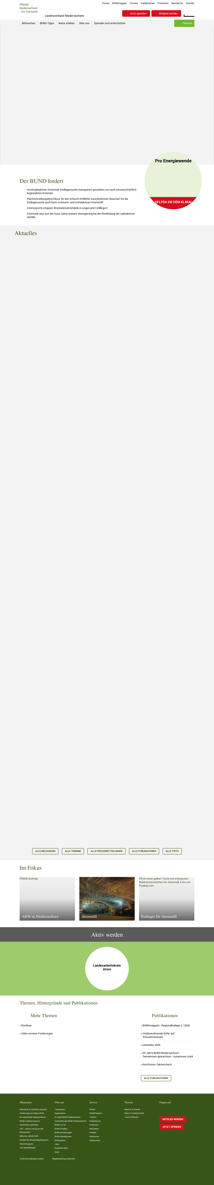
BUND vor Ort (60, 1125)
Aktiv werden (162, 144)
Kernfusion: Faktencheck (157, 1064)
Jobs (57, 1144)
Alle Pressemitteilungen (106, 851)
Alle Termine (73, 851)
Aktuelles (160, 131)
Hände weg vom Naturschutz (32, 1113)
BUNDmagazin (119, 3)
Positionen (163, 3)
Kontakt (190, 3)
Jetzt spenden (138, 13)
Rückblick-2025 (61, 1148)
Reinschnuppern (26, 1144)
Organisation (60, 1113)
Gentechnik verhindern (29, 1125)
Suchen (192, 13)
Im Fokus (160, 137)
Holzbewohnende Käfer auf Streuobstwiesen (159, 1035)
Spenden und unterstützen (109, 23)
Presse (105, 3)
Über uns (84, 23)
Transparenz (60, 1109)
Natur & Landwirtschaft (134, 1113)
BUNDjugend (60, 1140)
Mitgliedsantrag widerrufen (63, 1159)
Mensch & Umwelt (79, 120)
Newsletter (177, 3)
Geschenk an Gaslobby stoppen (33, 1109)
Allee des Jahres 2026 (29, 1136)
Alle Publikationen (144, 851)
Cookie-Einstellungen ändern (32, 1159)
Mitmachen (28, 23)
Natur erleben (67, 23)
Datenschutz (95, 1140)
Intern (57, 1152)
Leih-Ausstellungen (28, 1148)
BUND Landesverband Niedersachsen (47, 120)
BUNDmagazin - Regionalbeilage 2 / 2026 (166, 1025)
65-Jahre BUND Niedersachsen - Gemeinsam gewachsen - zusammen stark (168, 1054)
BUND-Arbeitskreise (63, 1136)
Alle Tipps (172, 851)
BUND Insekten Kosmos (30, 1121)
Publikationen (148, 3)
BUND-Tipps (47, 23)
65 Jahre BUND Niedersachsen (33, 1117)
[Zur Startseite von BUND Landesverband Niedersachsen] (29, 10)
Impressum (94, 1136)
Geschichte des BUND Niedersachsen (70, 1121)
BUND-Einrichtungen (63, 1132)
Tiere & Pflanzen (131, 1117)
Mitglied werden (168, 13)
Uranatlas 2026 (151, 1044)
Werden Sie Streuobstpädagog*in (34, 1140)
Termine (134, 3)
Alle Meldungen (45, 851)
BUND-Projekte (61, 1129)
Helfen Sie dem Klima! (173, 202)
